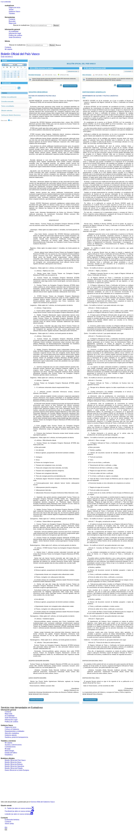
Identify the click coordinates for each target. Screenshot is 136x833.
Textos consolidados (7, 106)
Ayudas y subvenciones (13, 745)
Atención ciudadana (12, 733)
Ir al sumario (128, 71)
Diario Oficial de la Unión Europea (17, 770)
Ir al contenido (6, 2)
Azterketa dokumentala (70, 86)
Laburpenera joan (72, 71)
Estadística (9, 755)
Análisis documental (124, 86)
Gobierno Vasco (14, 11)
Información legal (15, 33)
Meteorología (9, 751)
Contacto (12, 19)
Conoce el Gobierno (12, 729)
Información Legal (11, 720)
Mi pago (7, 749)
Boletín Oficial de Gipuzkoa (14, 766)
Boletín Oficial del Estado (14, 768)
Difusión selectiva (6, 110)
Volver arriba (9, 823)
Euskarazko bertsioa (12, 819)
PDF (51, 75)
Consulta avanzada (7, 101)
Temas (11, 9)
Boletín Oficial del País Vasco (20, 54)
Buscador (12, 21)
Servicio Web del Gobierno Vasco (43, 802)
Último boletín (4, 120)
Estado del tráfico (11, 753)
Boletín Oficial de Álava (13, 762)
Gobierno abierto (11, 735)
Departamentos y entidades (14, 731)
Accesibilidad (13, 31)
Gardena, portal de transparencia (16, 737)
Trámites (12, 13)
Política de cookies (15, 35)
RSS (11, 120)
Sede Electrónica (15, 37)
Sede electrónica (7, 57)
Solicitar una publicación (9, 97)
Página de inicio (14, 7)
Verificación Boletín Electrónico (11, 115)
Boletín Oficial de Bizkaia (14, 764)
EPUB (64, 75)
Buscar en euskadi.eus (21, 25)
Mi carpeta (8, 49)
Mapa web (12, 23)
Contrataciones (10, 747)
